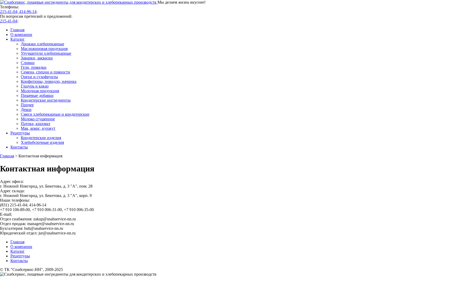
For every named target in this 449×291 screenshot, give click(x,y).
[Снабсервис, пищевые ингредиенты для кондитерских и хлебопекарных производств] (78, 2)
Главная (17, 30)
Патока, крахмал (35, 123)
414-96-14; (28, 11)
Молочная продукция (40, 91)
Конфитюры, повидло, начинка (48, 81)
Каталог (17, 39)
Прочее (27, 105)
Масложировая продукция (44, 48)
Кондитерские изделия (41, 137)
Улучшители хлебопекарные (46, 53)
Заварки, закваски (37, 58)
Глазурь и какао (35, 86)
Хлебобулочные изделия (42, 142)
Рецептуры (20, 133)
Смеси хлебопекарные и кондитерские (55, 114)
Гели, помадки (34, 67)
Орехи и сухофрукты (39, 77)
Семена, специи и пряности (45, 72)
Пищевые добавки (37, 95)
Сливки (28, 62)
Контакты (19, 147)
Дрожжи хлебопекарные (42, 44)
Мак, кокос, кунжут (38, 128)
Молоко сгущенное (38, 119)
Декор (26, 109)
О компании (21, 34)
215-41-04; (9, 11)
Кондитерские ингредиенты (46, 100)
